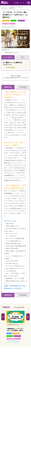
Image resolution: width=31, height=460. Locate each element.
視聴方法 (6, 50)
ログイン (22, 2)
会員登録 (16, 2)
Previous (3, 316)
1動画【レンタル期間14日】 (14, 62)
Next (28, 316)
